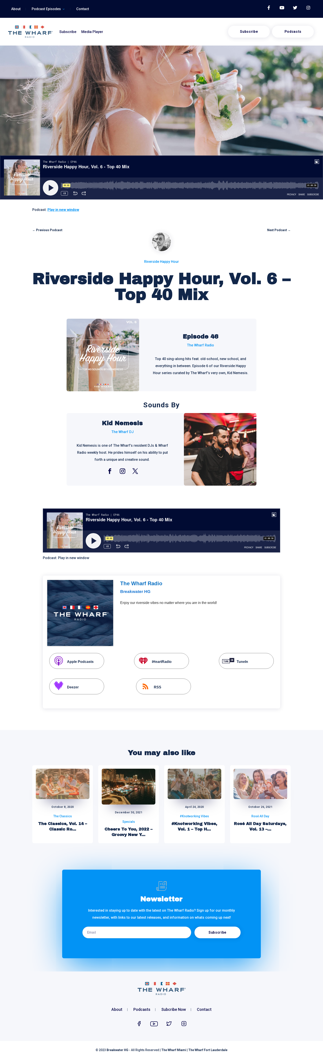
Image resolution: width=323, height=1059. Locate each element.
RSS (157, 687)
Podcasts (293, 31)
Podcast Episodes (46, 9)
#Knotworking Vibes (194, 816)
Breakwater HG (117, 1050)
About (16, 9)
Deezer (73, 687)
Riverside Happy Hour (161, 262)
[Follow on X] (135, 471)
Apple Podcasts (80, 662)
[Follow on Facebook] (109, 471)
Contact (82, 9)
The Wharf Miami (173, 1050)
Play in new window (63, 210)
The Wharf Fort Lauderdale (207, 1050)
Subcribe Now (173, 1010)
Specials (128, 821)
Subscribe (67, 31)
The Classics (62, 816)
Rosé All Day (260, 816)
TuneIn (242, 662)
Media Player (92, 31)
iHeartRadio (162, 662)
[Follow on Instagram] (122, 471)
